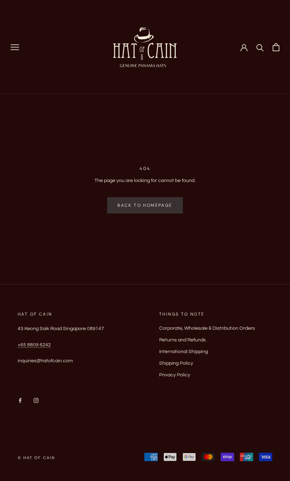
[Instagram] (36, 401)
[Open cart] (276, 47)
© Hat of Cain (37, 457)
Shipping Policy (176, 363)
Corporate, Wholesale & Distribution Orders (207, 328)
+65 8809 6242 (34, 344)
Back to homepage (144, 205)
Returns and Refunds (182, 340)
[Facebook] (20, 401)
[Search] (260, 47)
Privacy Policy (174, 375)
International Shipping (183, 351)
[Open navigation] (15, 47)
